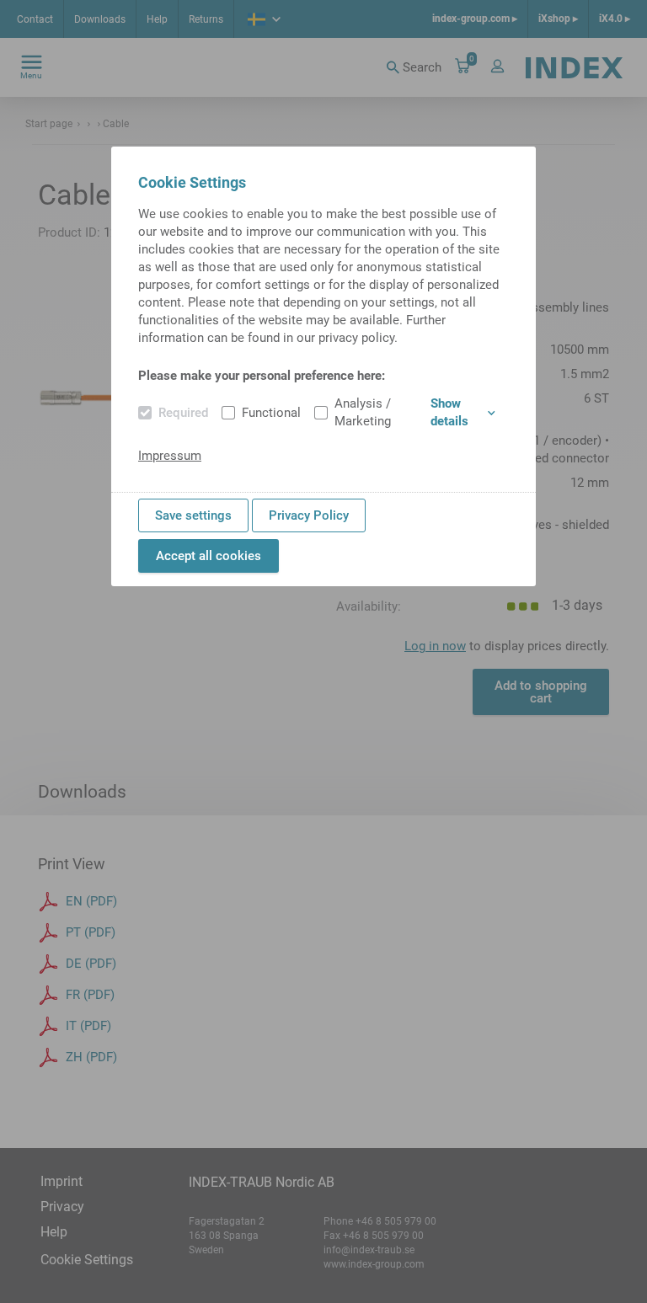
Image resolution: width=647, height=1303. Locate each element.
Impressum (169, 455)
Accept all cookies (208, 555)
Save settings (193, 515)
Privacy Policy (309, 515)
